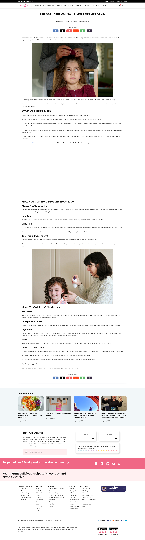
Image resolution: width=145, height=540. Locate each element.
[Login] (122, 5)
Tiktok (51, 506)
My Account (84, 486)
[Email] (89, 30)
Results (78, 5)
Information (38, 486)
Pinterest (51, 502)
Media (22, 491)
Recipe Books (74, 502)
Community (104, 5)
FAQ (37, 488)
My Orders (85, 493)
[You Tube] (113, 463)
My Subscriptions (87, 495)
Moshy (37, 5)
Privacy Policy (40, 493)
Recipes (87, 5)
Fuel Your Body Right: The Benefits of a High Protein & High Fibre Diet (30, 415)
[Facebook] (55, 30)
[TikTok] (119, 463)
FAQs (125, 1)
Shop (58, 5)
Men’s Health (74, 506)
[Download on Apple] (102, 529)
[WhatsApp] (82, 30)
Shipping (39, 504)
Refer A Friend (104, 1)
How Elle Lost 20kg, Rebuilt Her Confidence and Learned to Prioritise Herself (85, 415)
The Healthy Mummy (25, 486)
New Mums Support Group (57, 497)
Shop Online (72, 486)
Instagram (52, 499)
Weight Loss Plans (48, 5)
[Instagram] (101, 463)
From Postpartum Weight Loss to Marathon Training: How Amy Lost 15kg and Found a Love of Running (113, 415)
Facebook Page (53, 493)
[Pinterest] (69, 30)
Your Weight (109, 434)
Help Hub (39, 506)
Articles (94, 5)
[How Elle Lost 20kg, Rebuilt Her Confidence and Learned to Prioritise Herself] (86, 403)
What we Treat (68, 5)
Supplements (74, 499)
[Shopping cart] (119, 5)
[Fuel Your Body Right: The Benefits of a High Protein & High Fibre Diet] (31, 403)
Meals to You (74, 508)
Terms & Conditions (57, 520)
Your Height (86, 434)
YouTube (51, 504)
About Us (112, 1)
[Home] (56, 21)
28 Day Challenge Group (56, 495)
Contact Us (119, 1)
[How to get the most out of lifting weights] (58, 403)
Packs (72, 504)
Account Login (86, 488)
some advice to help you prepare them (55, 368)
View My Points (87, 497)
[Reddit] (76, 30)
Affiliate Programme (26, 493)
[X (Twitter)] (62, 30)
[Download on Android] (113, 529)
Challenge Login (87, 491)
